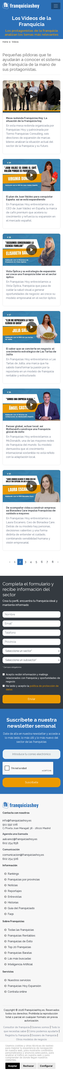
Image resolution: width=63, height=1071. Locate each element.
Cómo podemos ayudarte (43, 1031)
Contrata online (17, 991)
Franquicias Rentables (21, 935)
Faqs (11, 914)
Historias (13, 902)
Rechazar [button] (28, 1065)
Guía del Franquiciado (21, 908)
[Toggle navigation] (55, 6)
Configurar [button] (46, 1065)
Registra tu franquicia (17, 1035)
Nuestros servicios (19, 980)
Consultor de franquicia (16, 1027)
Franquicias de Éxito (20, 941)
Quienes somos (40, 1027)
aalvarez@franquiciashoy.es (20, 839)
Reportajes (15, 891)
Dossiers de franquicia (43, 1035)
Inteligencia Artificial (20, 964)
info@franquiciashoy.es (17, 820)
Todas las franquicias (21, 929)
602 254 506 (10, 858)
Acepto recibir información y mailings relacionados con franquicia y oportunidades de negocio (33, 678)
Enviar (31, 699)
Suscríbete (31, 782)
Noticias (13, 885)
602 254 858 (10, 843)
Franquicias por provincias (24, 879)
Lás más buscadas (19, 958)
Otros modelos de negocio (31, 1039)
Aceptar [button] (12, 1065)
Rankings (13, 873)
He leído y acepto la (32, 688)
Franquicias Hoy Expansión (24, 986)
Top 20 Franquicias (19, 947)
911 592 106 (10, 824)
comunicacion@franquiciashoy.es (23, 854)
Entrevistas (15, 896)
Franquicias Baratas (20, 952)
